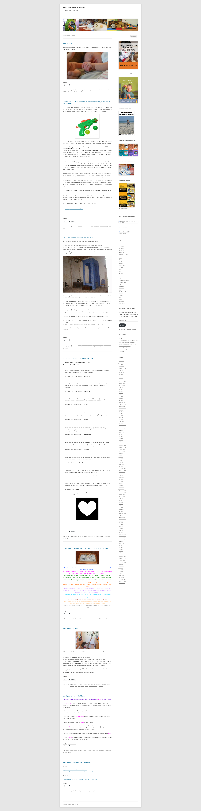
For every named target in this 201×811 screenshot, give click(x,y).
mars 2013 (121, 485)
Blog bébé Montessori (74, 7)
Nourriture (121, 286)
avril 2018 (121, 378)
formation (121, 267)
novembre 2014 (122, 447)
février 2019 (121, 366)
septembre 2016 (122, 408)
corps (97, 750)
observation (121, 288)
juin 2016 (121, 413)
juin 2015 (121, 434)
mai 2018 (121, 376)
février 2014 (121, 464)
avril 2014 (121, 460)
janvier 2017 (121, 400)
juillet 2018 (121, 372)
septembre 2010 (122, 539)
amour (96, 90)
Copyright (80, 15)
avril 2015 (121, 438)
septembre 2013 (122, 474)
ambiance (72, 686)
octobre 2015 (122, 427)
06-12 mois (84, 345)
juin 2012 (121, 502)
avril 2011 (121, 526)
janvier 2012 (121, 511)
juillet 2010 (121, 543)
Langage (120, 273)
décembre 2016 (122, 402)
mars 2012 (121, 507)
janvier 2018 (121, 380)
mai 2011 (121, 524)
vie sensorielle (122, 303)
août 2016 (121, 410)
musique (80, 686)
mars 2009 (121, 573)
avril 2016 (121, 417)
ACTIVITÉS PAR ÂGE (123, 254)
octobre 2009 (122, 560)
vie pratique (121, 301)
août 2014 (121, 453)
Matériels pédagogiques (124, 280)
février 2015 (121, 442)
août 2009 (121, 564)
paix (110, 90)
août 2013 (121, 475)
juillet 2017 (121, 389)
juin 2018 (121, 374)
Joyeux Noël (67, 43)
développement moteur (124, 260)
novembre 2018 (122, 368)
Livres (120, 276)
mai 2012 (121, 504)
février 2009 (121, 575)
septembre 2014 (122, 451)
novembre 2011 (122, 515)
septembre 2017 (122, 385)
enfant (100, 750)
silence (86, 686)
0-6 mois (79, 90)
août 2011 (121, 521)
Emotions (68, 347)
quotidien (84, 90)
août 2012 (121, 498)
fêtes (102, 90)
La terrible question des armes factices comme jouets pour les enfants (86, 102)
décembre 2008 (122, 579)
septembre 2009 (122, 562)
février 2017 (121, 398)
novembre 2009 (122, 558)
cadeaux (79, 536)
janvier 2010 (121, 554)
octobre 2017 (122, 383)
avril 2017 (121, 395)
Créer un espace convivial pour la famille (79, 238)
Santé (120, 297)
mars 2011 (121, 528)
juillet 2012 (121, 500)
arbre (76, 686)
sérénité (65, 91)
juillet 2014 (121, 455)
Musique (121, 284)
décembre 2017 (122, 381)
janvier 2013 (121, 489)
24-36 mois (100, 345)
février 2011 (121, 530)
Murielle (80, 91)
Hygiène (120, 269)
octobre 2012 (122, 494)
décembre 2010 (122, 534)
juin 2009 (121, 568)
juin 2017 (121, 391)
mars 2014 (121, 462)
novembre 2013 (122, 470)
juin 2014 (121, 457)
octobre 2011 (122, 517)
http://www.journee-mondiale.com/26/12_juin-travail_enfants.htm (80, 779)
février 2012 (121, 509)
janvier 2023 (121, 361)
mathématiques (122, 282)
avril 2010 (121, 549)
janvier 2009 (121, 577)
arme (92, 226)
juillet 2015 (121, 432)
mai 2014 (121, 459)
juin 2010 (121, 545)
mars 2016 (121, 419)
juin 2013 (121, 479)
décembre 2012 (122, 491)
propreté (121, 293)
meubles (106, 347)
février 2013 (121, 487)
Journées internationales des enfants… (78, 762)
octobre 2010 (122, 538)
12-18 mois (89, 345)
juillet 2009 (121, 566)
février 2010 (121, 553)
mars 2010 (121, 551)
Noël (107, 90)
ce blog (79, 791)
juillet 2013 (121, 477)
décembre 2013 (122, 468)
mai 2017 (121, 393)
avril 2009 (121, 571)
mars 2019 (121, 364)
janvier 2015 (121, 443)
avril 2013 (121, 483)
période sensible (122, 292)
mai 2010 (121, 547)
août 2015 (121, 430)
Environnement (75, 347)
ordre (120, 290)
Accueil (65, 15)
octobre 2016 (122, 406)
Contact (72, 15)
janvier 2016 (121, 423)
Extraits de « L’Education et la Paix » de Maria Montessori (86, 548)
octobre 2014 (122, 449)
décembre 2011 (122, 513)
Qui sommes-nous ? (91, 15)
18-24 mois (95, 345)
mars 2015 (121, 440)
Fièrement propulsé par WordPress (70, 804)
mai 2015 (121, 436)
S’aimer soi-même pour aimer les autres (79, 358)
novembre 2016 (122, 404)
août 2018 (121, 370)
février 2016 (121, 421)
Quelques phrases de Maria (74, 696)
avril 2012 (121, 506)
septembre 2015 (122, 428)
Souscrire (122, 325)
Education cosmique (82, 750)
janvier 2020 (121, 363)
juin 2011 (121, 523)
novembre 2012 (122, 492)
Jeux (120, 271)
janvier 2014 (121, 466)
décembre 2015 (122, 425)
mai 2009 (121, 570)
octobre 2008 (122, 583)
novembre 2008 (122, 581)
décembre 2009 (122, 556)
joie (105, 90)
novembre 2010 (122, 536)
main (103, 750)
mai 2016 (121, 415)
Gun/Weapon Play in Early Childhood (74, 209)
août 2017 (121, 387)
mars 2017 (121, 396)
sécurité (120, 299)
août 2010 (121, 541)
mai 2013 (121, 481)
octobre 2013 (122, 472)
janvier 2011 (121, 532)
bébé (100, 90)
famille (101, 347)
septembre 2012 (122, 496)
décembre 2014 (122, 445)
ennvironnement (96, 347)
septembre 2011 (122, 519)
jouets (95, 226)
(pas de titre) (121, 338)
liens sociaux (121, 275)
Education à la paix (70, 628)
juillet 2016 (121, 412)
